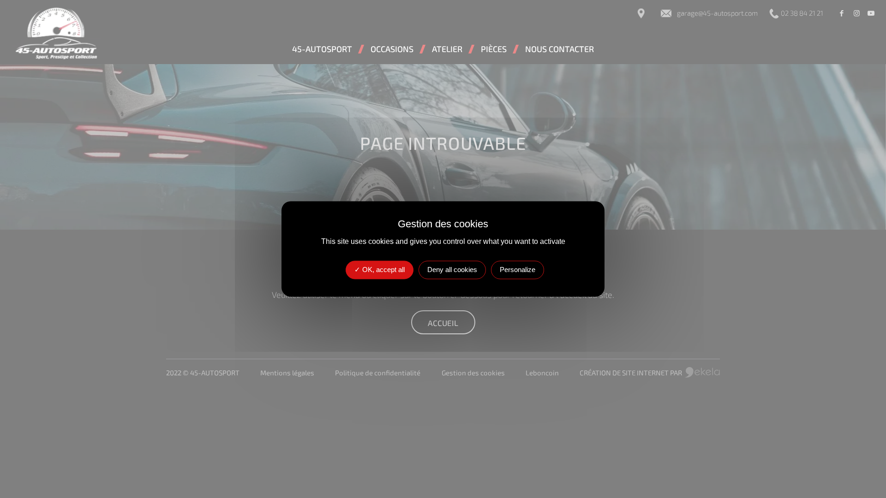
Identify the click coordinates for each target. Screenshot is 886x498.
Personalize (517, 270)
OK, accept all (382, 270)
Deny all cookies (452, 270)
